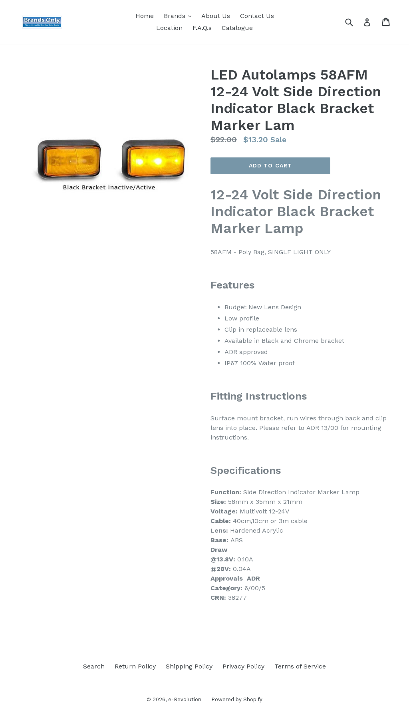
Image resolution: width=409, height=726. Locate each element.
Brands (179, 16)
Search (94, 666)
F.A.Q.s (202, 28)
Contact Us (257, 16)
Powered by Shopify (236, 699)
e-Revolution (184, 699)
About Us (215, 16)
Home (144, 16)
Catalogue (237, 28)
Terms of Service (300, 666)
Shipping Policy (189, 666)
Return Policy (135, 666)
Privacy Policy (243, 666)
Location (169, 28)
